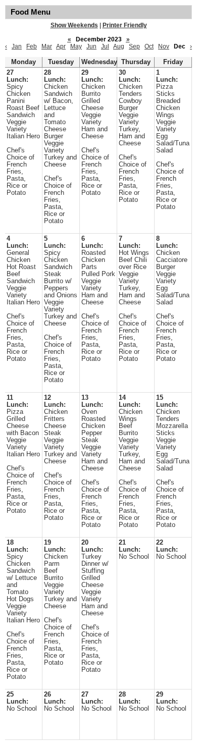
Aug (118, 46)
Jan (17, 46)
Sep (134, 46)
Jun (91, 46)
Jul (105, 46)
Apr (61, 46)
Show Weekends (74, 25)
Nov (163, 46)
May (76, 46)
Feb (31, 46)
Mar (46, 46)
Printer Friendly (125, 25)
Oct (149, 46)
